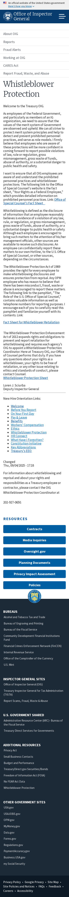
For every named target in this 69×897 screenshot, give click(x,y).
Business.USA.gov (14, 857)
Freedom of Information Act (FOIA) (24, 775)
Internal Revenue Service (19, 652)
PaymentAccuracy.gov (17, 851)
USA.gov (9, 807)
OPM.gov (9, 820)
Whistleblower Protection (19, 788)
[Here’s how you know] (34, 5)
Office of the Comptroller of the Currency (28, 658)
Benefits (17, 421)
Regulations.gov (13, 845)
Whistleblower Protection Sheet (25, 378)
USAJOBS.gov (12, 814)
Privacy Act (10, 750)
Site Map (53, 882)
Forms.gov (10, 838)
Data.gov (9, 832)
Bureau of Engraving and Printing (23, 623)
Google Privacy (34, 882)
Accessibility (25, 891)
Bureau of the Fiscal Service (20, 629)
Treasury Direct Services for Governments (29, 730)
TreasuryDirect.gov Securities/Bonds (26, 769)
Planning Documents (34, 562)
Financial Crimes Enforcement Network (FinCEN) (33, 646)
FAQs (42, 886)
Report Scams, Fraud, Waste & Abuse (26, 701)
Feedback (55, 886)
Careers (8, 891)
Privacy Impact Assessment (34, 574)
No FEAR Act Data (14, 781)
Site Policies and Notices (18, 886)
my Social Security (14, 863)
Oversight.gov (34, 551)
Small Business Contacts (18, 756)
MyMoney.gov (12, 826)
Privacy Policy (12, 882)
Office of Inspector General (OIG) (23, 684)
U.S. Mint (9, 664)
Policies (34, 585)
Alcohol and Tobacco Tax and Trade (24, 617)
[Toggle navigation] (62, 16)
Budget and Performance (19, 763)
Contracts (34, 529)
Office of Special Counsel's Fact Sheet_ (34, 201)
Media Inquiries (34, 540)
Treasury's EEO (21, 451)
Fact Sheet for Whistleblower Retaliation (31, 322)
